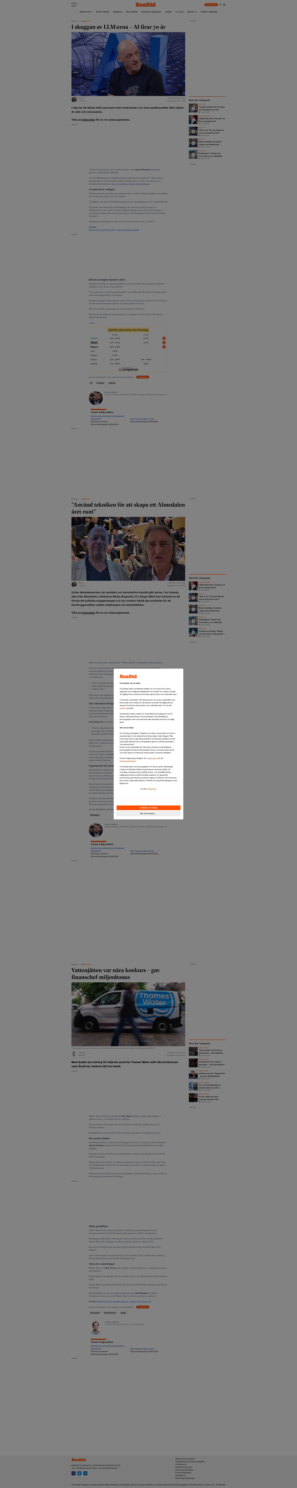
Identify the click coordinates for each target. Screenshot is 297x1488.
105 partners (152, 789)
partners (123, 708)
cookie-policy (152, 758)
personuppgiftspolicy (128, 761)
